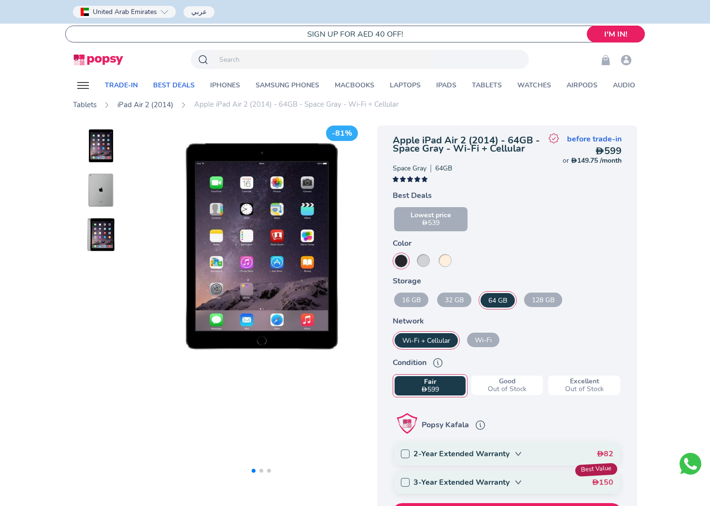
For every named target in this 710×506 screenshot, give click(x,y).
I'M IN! (615, 34)
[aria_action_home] (98, 59)
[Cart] (605, 60)
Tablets (85, 105)
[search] (324, 59)
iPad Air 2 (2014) (145, 105)
